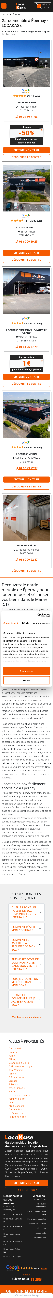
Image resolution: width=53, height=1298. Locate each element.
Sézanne (12, 1081)
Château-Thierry (16, 1077)
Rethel (11, 1091)
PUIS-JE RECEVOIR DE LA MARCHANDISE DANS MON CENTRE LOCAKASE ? (25, 964)
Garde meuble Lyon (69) (12, 1214)
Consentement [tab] (10, 623)
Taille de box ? (26, 1190)
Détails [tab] (25, 623)
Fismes (12, 1073)
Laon (10, 1102)
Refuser (26, 680)
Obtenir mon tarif (26, 150)
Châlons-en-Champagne (20, 1066)
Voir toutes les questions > (26, 1017)
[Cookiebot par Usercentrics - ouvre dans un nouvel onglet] (38, 615)
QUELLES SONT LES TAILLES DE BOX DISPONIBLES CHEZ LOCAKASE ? (24, 912)
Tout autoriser (26, 671)
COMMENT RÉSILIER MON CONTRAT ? (24, 928)
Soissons (13, 1084)
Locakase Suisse (39, 1238)
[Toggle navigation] (4, 6)
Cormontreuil (14, 1048)
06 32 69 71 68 (27, 116)
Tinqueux (12, 1052)
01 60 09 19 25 (27, 241)
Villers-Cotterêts (16, 1106)
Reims (11, 1055)
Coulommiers (15, 1109)
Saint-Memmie (15, 1070)
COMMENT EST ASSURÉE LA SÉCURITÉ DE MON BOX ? (23, 944)
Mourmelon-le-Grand (18, 1063)
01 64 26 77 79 (27, 347)
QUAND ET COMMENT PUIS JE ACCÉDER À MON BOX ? (23, 1000)
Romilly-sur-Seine (17, 1098)
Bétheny (12, 1059)
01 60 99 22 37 (27, 468)
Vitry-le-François (16, 1088)
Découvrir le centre (26, 157)
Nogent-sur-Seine (17, 1116)
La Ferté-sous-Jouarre (19, 1095)
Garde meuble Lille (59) (12, 1257)
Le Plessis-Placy (16, 1113)
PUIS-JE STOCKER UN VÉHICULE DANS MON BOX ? (24, 982)
